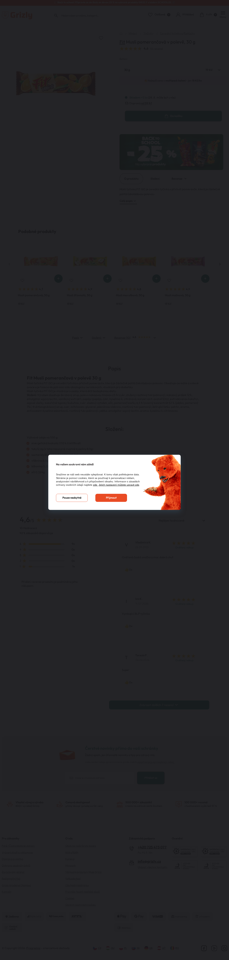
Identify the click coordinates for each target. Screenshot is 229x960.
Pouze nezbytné (71, 497)
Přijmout (111, 497)
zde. (95, 484)
